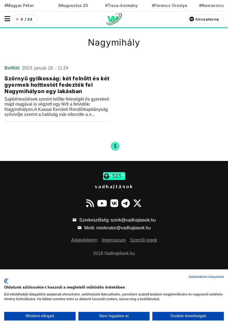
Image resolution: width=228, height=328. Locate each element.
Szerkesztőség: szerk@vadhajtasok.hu (117, 220)
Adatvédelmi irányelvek (206, 277)
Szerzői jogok (143, 240)
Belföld (12, 68)
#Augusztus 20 (73, 5)
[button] (7, 19)
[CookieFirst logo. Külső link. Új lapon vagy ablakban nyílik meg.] (6, 281)
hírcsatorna (207, 19)
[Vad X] (137, 203)
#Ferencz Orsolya (169, 5)
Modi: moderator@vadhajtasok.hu (117, 227)
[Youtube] (102, 203)
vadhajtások (114, 186)
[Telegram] (125, 203)
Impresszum (114, 240)
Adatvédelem (84, 240)
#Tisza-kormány (121, 5)
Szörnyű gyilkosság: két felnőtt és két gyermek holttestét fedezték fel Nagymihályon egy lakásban (57, 85)
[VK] (114, 203)
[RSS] (90, 203)
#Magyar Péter (19, 5)
